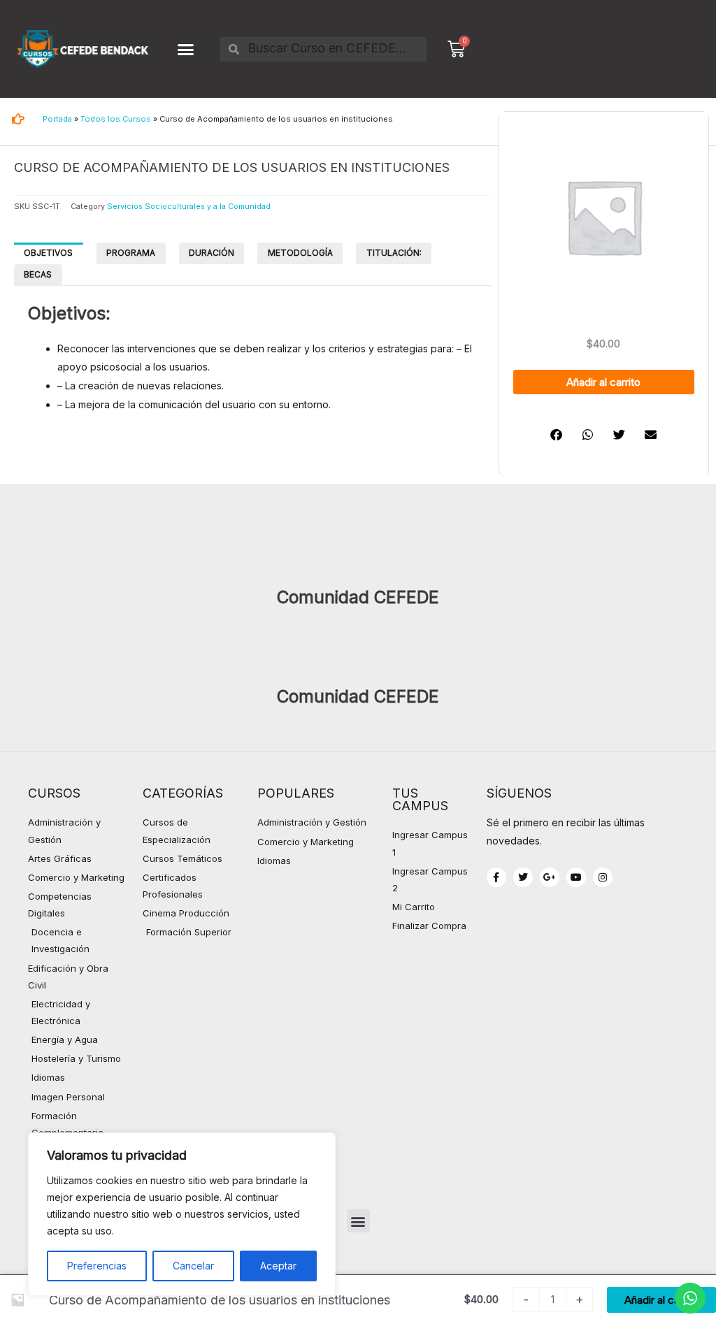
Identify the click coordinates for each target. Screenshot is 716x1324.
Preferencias (97, 1266)
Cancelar (193, 1266)
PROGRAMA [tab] (130, 252)
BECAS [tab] (38, 274)
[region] (182, 1214)
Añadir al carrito (603, 382)
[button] (186, 49)
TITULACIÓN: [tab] (394, 252)
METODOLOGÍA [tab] (300, 252)
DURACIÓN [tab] (211, 252)
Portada (57, 119)
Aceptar (278, 1266)
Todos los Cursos (115, 119)
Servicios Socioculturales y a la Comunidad (189, 206)
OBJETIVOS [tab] (48, 252)
